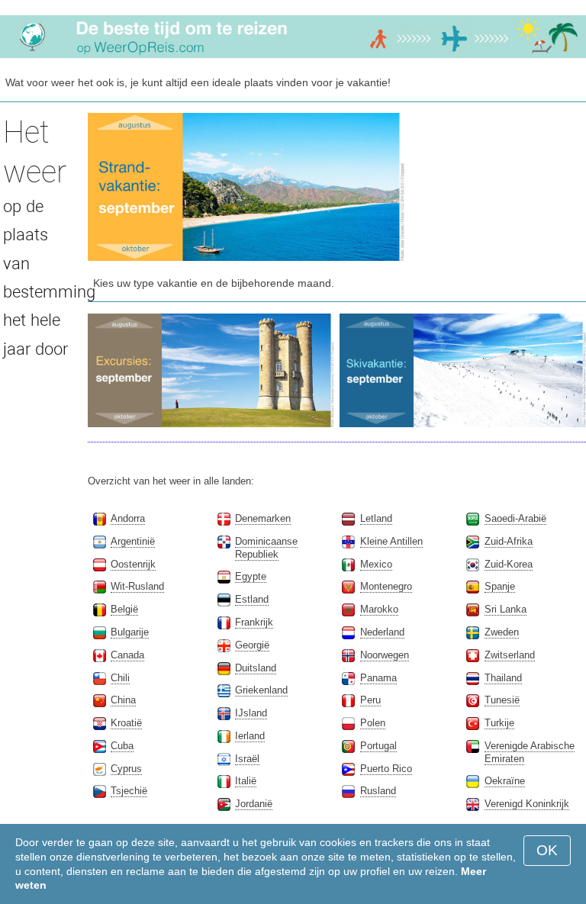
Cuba (122, 745)
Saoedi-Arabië (515, 518)
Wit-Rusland (137, 586)
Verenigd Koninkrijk (527, 803)
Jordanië (253, 803)
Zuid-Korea (509, 564)
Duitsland (255, 668)
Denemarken (263, 518)
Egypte (250, 576)
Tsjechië (129, 790)
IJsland (251, 713)
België (124, 609)
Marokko (379, 609)
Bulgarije (130, 632)
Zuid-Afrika (509, 541)
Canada (127, 655)
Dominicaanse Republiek (266, 548)
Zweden (502, 632)
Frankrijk (254, 622)
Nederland (382, 632)
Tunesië (502, 700)
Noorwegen (384, 655)
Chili (120, 678)
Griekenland (261, 690)
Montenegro (386, 586)
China (123, 700)
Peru (370, 700)
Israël (247, 758)
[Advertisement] (498, 189)
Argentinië (133, 541)
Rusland (378, 790)
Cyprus (126, 768)
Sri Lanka (505, 609)
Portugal (378, 745)
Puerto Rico (386, 768)
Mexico (376, 564)
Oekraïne (505, 781)
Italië (245, 781)
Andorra (128, 518)
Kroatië (126, 723)
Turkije (499, 723)
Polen (372, 723)
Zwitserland (510, 655)
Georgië (252, 645)
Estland (252, 599)
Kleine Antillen (391, 541)
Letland (376, 518)
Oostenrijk (133, 564)
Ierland (250, 736)
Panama (378, 678)
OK (547, 850)
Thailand (503, 678)
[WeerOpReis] (293, 57)
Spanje (500, 586)
